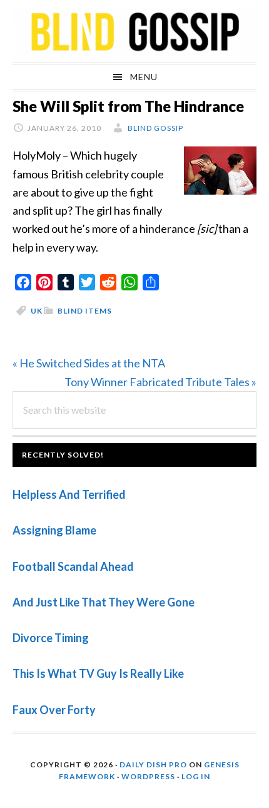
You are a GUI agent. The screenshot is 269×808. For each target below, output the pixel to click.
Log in (195, 776)
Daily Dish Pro (153, 764)
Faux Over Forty (54, 710)
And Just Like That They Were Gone (104, 602)
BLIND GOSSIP (134, 31)
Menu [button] (144, 76)
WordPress (148, 776)
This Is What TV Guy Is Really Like (98, 673)
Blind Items (85, 310)
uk (37, 310)
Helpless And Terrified (69, 494)
